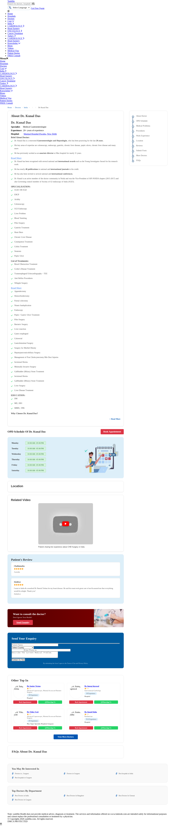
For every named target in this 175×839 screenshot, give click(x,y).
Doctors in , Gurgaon (22, 774)
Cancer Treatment (15, 33)
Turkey (11, 36)
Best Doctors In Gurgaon (23, 800)
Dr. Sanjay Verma (34, 686)
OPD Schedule (142, 121)
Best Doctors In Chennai (127, 796)
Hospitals (12, 16)
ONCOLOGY (14, 31)
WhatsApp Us (50, 702)
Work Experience (143, 136)
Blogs (10, 46)
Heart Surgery (14, 28)
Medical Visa (13, 51)
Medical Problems (143, 126)
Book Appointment (112, 431)
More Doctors (141, 155)
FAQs (138, 160)
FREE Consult (14, 55)
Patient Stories (14, 53)
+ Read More (115, 419)
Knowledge (13, 43)
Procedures (140, 131)
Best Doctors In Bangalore (75, 796)
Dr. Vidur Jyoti (33, 712)
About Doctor (141, 116)
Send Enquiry (22, 622)
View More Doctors (66, 737)
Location (139, 141)
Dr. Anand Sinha (90, 712)
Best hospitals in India (126, 774)
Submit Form (141, 151)
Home (10, 13)
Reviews (139, 146)
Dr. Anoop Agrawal (91, 686)
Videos (11, 48)
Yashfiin (11, 1)
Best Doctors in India (22, 796)
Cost (10, 21)
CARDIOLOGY (15, 26)
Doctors (11, 18)
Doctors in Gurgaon (73, 774)
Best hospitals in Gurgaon (23, 778)
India (10, 23)
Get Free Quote (37, 8)
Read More (16, 158)
